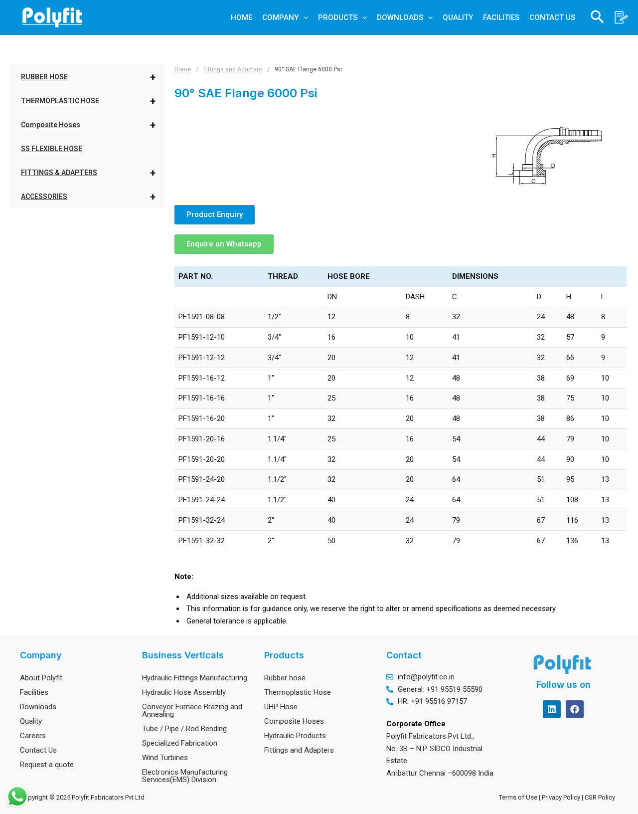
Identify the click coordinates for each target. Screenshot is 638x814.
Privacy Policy (562, 797)
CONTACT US (552, 17)
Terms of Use (518, 797)
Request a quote (47, 764)
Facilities (34, 692)
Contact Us (38, 750)
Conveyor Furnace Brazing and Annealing (192, 710)
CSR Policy (601, 797)
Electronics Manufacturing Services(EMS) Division (185, 776)
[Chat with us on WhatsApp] (17, 796)
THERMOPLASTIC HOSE (88, 101)
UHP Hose (281, 706)
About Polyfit (41, 677)
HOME (241, 17)
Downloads (38, 706)
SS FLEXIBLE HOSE (51, 149)
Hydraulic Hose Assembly (184, 692)
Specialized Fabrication (179, 743)
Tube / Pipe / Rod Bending (184, 728)
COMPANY (280, 17)
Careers (33, 735)
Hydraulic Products (295, 735)
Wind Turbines (165, 757)
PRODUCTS (337, 17)
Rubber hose (285, 677)
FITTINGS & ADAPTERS (88, 173)
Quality (31, 721)
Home (182, 69)
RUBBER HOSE (88, 77)
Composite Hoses (88, 125)
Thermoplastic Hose (297, 692)
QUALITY (458, 17)
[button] (303, 17)
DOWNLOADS (400, 17)
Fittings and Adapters (232, 69)
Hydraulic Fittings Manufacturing (194, 677)
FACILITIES (501, 17)
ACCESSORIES (88, 197)
